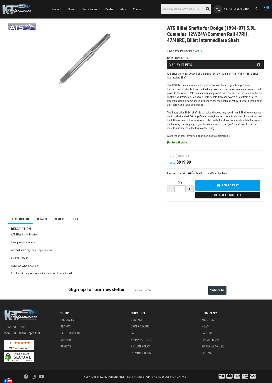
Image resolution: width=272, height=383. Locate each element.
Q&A (75, 219)
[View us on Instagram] (34, 376)
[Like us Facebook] (26, 376)
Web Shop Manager (176, 376)
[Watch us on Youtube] (41, 376)
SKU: (170, 58)
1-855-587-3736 (14, 327)
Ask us (198, 50)
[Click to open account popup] (256, 9)
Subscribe (217, 290)
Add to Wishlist (230, 195)
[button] (57, 9)
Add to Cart (230, 185)
